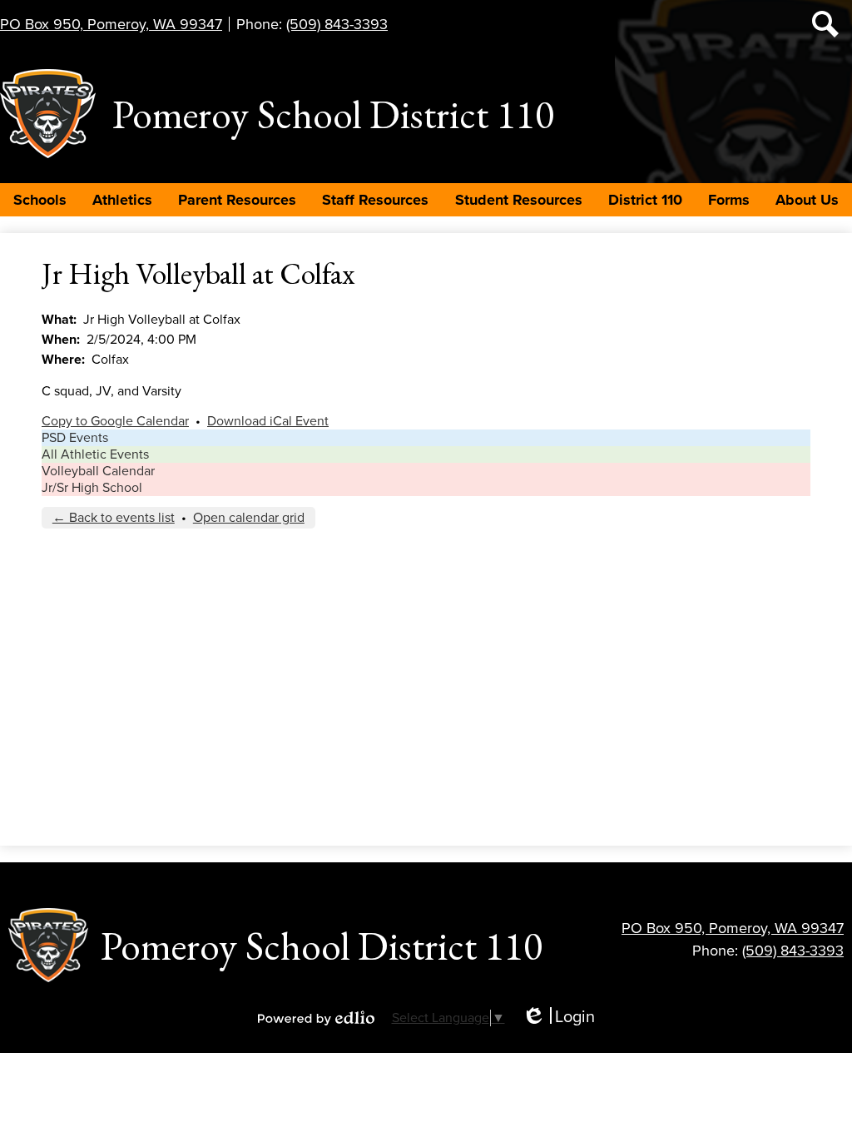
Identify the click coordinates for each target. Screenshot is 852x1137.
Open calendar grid (249, 517)
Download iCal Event (268, 421)
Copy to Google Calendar (115, 421)
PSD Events (75, 437)
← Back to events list (113, 517)
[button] (40, 199)
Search (825, 24)
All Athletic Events (95, 454)
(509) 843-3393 (337, 24)
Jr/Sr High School (92, 487)
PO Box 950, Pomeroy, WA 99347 (111, 24)
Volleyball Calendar (98, 471)
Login (558, 1017)
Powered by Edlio (316, 1018)
